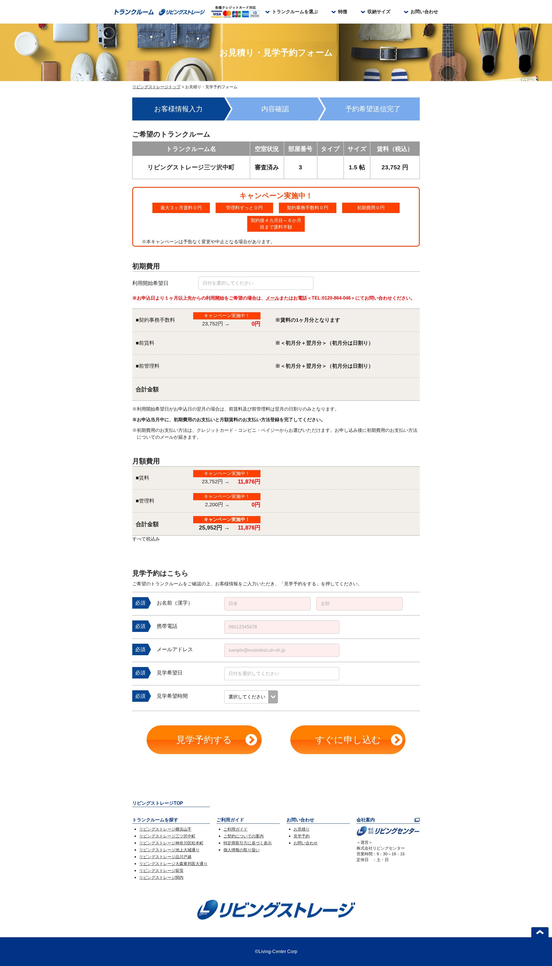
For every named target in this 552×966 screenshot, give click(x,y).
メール (272, 298)
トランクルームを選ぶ (295, 11)
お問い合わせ (424, 11)
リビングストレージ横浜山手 (165, 829)
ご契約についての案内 (243, 836)
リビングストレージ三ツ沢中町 (167, 836)
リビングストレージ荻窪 (161, 870)
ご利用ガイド (235, 829)
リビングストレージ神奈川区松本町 (171, 843)
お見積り (302, 829)
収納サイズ (378, 11)
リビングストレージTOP (157, 803)
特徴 (342, 11)
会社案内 (365, 819)
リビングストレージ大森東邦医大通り (173, 863)
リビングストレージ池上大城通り (169, 850)
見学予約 (302, 836)
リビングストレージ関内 (161, 877)
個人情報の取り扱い (241, 850)
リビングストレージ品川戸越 (165, 856)
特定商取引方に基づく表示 (247, 843)
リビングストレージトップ (156, 87)
